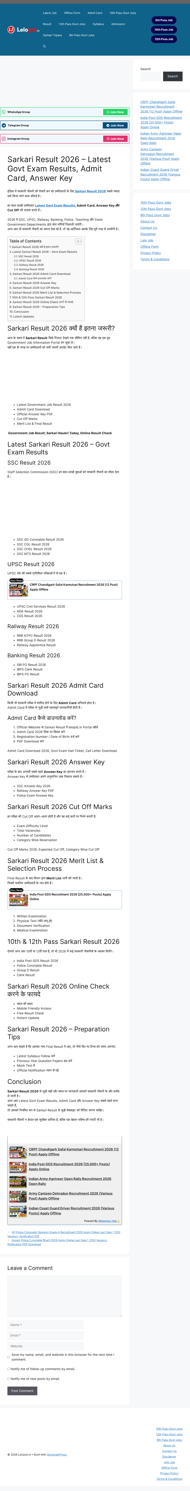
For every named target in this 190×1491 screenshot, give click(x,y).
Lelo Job (146, 240)
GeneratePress (57, 1454)
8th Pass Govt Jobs (81, 35)
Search (145, 69)
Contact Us (148, 228)
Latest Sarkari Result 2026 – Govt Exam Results (44, 252)
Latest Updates (23, 316)
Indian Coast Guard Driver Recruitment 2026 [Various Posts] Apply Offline (160, 174)
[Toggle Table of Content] (77, 241)
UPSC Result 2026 (30, 260)
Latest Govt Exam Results (55, 205)
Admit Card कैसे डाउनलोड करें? (35, 278)
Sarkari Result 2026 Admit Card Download (42, 274)
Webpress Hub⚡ (109, 1220)
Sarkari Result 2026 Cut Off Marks (36, 288)
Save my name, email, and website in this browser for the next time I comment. (63, 1357)
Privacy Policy (150, 253)
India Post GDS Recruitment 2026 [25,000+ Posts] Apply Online (161, 122)
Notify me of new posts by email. (35, 1379)
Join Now (117, 112)
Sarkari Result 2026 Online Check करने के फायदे (43, 302)
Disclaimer (148, 234)
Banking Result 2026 (31, 269)
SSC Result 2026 (28, 256)
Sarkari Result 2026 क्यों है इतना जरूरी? (35, 247)
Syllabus (98, 24)
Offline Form (72, 13)
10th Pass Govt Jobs (123, 13)
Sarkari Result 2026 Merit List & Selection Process (46, 292)
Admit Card (95, 13)
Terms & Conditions (155, 259)
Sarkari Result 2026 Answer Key (34, 283)
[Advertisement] (64, 510)
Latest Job (50, 13)
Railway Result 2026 (31, 264)
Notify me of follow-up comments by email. (43, 1369)
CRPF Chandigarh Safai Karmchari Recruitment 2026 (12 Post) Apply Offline (161, 106)
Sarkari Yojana (52, 35)
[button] (44, 46)
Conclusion (21, 311)
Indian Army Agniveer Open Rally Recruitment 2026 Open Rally (160, 138)
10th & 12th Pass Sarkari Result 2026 (37, 297)
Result (47, 24)
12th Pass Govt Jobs (72, 24)
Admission (118, 24)
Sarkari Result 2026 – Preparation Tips (39, 307)
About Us (147, 221)
